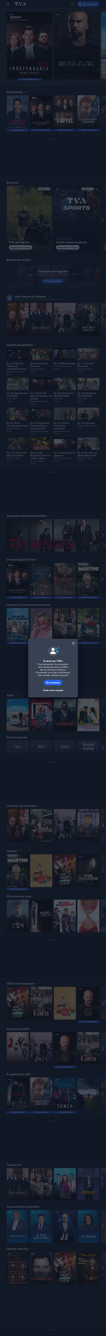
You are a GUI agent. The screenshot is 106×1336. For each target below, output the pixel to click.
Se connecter (53, 682)
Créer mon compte (53, 690)
